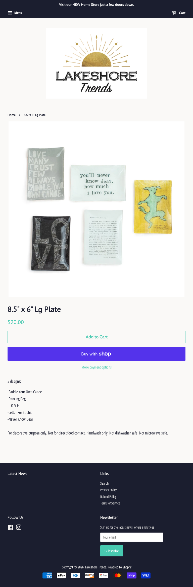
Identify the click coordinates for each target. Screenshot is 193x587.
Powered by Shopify (119, 567)
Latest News (17, 473)
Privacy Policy (108, 489)
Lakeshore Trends (95, 567)
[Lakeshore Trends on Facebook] (10, 528)
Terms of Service (110, 503)
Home (12, 115)
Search (104, 483)
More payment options (96, 367)
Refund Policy (108, 496)
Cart (181, 13)
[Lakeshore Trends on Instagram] (18, 528)
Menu (18, 12)
